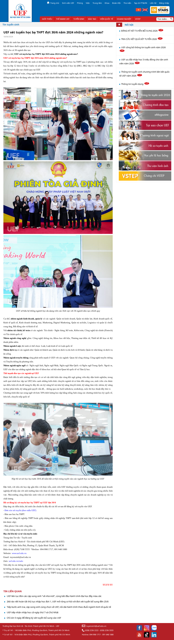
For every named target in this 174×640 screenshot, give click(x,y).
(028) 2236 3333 (106, 630)
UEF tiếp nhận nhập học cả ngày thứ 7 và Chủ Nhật (32, 612)
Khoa (107, 3)
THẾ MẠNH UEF (62, 19)
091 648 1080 (108, 634)
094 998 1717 (95, 634)
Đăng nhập (164, 3)
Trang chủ (54, 3)
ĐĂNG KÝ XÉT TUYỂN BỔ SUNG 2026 (139, 30)
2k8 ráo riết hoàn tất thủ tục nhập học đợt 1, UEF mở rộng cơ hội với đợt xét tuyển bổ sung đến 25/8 (57, 601)
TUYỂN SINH (78, 19)
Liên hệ (153, 3)
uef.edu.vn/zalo (16, 561)
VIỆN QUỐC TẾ (106, 19)
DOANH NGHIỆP (124, 19)
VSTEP (138, 19)
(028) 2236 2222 (91, 630)
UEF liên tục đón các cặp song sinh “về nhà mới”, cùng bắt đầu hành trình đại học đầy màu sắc (54, 596)
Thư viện (127, 3)
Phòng (80, 3)
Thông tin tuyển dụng (132, 83)
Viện (88, 3)
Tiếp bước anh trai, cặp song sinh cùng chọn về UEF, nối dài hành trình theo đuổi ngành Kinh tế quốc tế (59, 606)
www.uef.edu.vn (19, 553)
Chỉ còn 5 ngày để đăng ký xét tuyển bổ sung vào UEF (34, 617)
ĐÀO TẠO (92, 19)
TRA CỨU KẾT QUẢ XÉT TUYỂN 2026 (139, 39)
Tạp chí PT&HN (140, 3)
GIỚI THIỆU (47, 19)
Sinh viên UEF (68, 3)
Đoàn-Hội (116, 3)
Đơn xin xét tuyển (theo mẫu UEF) (20, 510)
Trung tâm (97, 3)
